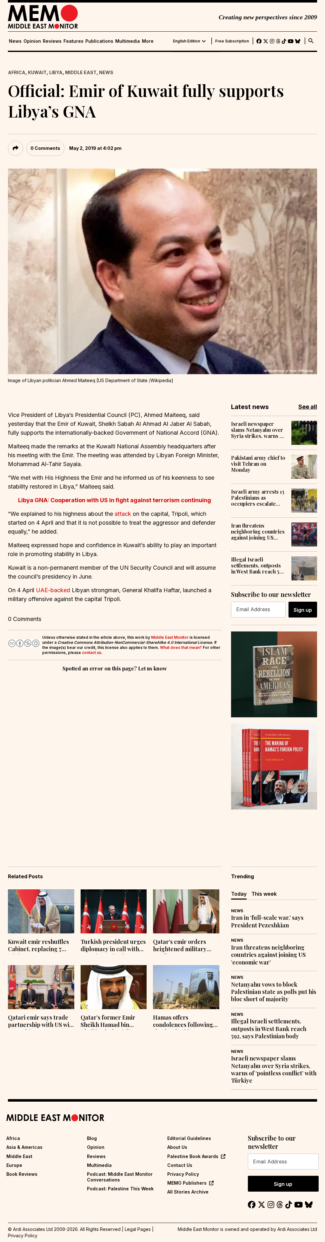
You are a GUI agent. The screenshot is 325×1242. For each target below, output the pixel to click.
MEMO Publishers (187, 1183)
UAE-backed (53, 590)
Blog (92, 1138)
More (148, 41)
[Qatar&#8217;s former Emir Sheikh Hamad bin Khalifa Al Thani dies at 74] (114, 987)
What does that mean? (181, 647)
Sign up (303, 610)
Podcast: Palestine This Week (120, 1188)
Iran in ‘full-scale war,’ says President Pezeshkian (267, 921)
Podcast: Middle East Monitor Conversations (120, 1176)
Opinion (32, 41)
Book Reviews (21, 1174)
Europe (14, 1165)
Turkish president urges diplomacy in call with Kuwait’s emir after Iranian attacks (113, 946)
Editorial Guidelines (189, 1138)
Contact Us (179, 1165)
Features (73, 41)
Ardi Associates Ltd (297, 1229)
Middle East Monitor (170, 637)
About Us (177, 1147)
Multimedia (127, 41)
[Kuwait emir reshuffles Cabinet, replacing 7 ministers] (41, 911)
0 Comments (45, 148)
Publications (99, 41)
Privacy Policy (183, 1174)
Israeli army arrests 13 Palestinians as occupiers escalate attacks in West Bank (257, 498)
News (15, 41)
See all (307, 406)
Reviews (52, 41)
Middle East (80, 72)
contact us (91, 652)
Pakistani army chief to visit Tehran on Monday (258, 464)
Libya (56, 72)
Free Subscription (232, 41)
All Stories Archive (188, 1191)
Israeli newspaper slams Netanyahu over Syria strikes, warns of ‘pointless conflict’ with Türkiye (258, 430)
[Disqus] (115, 760)
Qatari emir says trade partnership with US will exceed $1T (40, 1022)
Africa (16, 72)
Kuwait (37, 72)
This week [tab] (264, 894)
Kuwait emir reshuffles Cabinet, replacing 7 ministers (38, 946)
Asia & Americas (24, 1147)
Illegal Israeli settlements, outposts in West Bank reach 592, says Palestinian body (258, 565)
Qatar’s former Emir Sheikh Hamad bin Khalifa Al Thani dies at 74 (111, 1022)
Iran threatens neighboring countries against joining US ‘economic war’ (258, 531)
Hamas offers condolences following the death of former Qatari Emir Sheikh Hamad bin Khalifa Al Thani (183, 1022)
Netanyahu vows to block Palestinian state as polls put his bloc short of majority (273, 992)
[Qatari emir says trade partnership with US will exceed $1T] (41, 987)
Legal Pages (138, 1229)
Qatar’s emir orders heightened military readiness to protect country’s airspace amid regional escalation (185, 946)
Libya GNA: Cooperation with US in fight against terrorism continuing (114, 500)
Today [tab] (239, 894)
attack (123, 513)
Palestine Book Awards (192, 1156)
